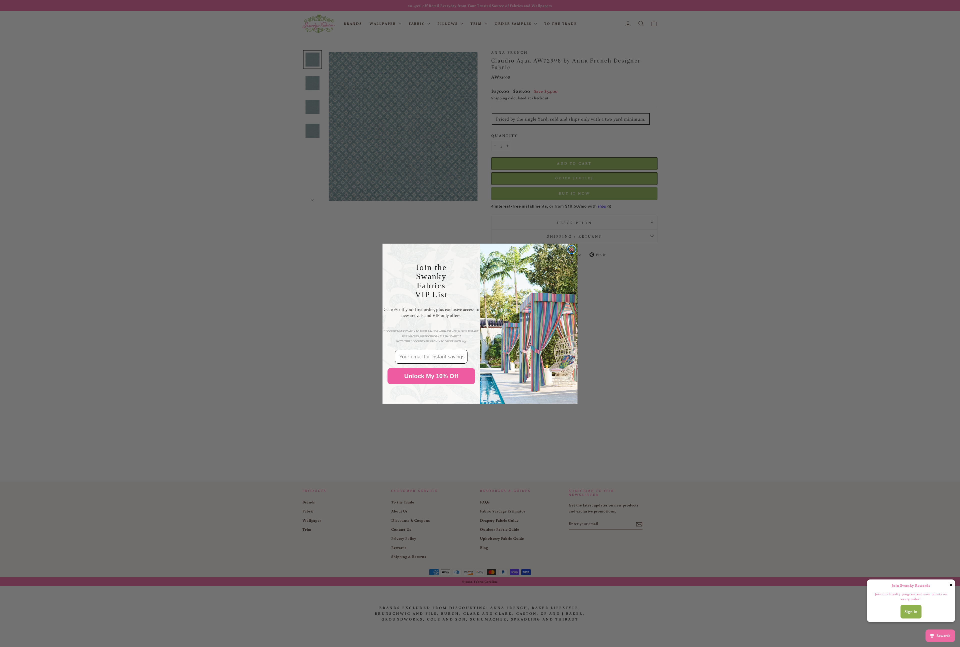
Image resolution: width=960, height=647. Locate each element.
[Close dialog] (572, 250)
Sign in (911, 611)
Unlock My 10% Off (431, 376)
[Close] (951, 585)
